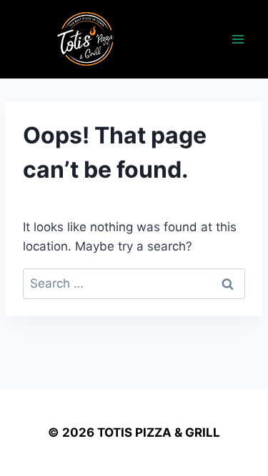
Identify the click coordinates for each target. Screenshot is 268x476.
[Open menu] (237, 39)
